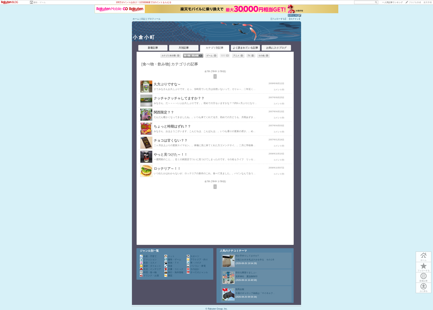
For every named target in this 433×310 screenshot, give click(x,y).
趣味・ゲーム (39, 2)
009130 (292, 15)
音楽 (170, 266)
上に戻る (423, 291)
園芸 (170, 275)
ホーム (136, 19)
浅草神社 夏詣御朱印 (246, 276)
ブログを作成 (415, 2)
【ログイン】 (294, 19)
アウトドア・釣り (199, 259)
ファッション (150, 259)
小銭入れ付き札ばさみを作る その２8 (254, 259)
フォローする (423, 270)
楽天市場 (428, 2)
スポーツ (194, 256)
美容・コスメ (150, 262)
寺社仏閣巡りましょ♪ (245, 272)
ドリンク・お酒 (151, 275)
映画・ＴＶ (173, 262)
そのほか (194, 269)
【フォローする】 (278, 19)
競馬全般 (239, 289)
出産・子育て (150, 256)
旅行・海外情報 (175, 272)
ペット (171, 256)
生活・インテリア (152, 269)
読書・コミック (175, 269)
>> (392, 2)
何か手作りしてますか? (247, 255)
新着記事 (423, 281)
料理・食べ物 (150, 272)
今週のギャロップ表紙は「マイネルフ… (255, 293)
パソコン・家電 (198, 266)
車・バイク (195, 262)
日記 (143, 19)
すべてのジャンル (199, 272)
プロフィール (154, 19)
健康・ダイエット (152, 266)
